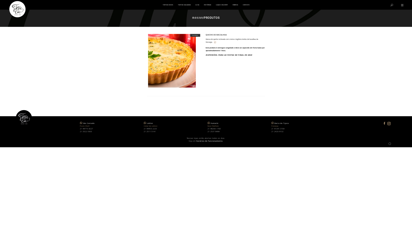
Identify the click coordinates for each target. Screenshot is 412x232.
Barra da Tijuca (281, 123)
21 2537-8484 (214, 131)
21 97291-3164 (278, 129)
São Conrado (89, 123)
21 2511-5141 (150, 131)
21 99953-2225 (150, 129)
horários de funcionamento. (209, 141)
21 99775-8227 (86, 129)
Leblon (150, 123)
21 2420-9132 (277, 131)
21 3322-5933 (86, 131)
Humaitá (214, 123)
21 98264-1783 (214, 129)
